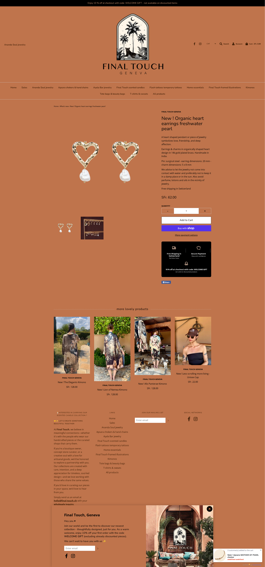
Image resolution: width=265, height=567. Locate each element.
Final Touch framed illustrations (225, 87)
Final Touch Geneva (72, 378)
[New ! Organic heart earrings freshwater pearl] (65, 228)
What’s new (64, 106)
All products (159, 93)
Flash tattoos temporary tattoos (166, 87)
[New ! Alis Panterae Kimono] (153, 346)
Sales (24, 87)
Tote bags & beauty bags (112, 93)
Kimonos (250, 87)
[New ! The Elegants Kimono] (72, 345)
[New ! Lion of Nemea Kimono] (112, 349)
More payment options (186, 235)
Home (13, 87)
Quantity (165, 206)
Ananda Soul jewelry (14, 44)
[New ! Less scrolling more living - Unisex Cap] (193, 341)
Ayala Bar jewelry (102, 87)
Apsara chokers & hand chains (73, 87)
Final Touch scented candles (130, 87)
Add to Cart (186, 220)
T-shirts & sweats (139, 93)
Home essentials (195, 87)
